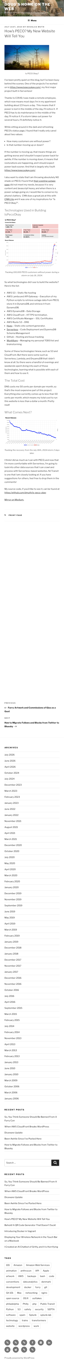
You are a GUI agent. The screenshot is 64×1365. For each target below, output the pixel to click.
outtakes (37, 1298)
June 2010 (9, 1068)
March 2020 (10, 875)
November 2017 (12, 966)
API (37, 1270)
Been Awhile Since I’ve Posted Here (23, 1138)
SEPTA (51, 1309)
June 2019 (9, 911)
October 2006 (11, 1086)
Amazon (18, 1265)
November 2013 (12, 1038)
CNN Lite (9, 199)
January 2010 (11, 1074)
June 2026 (9, 760)
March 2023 (10, 791)
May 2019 (9, 917)
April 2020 (10, 869)
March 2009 (10, 1080)
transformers (39, 1320)
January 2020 (11, 887)
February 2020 (12, 881)
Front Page (15, 515)
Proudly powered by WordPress (19, 1358)
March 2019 (10, 929)
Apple (46, 1270)
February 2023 (12, 797)
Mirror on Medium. (14, 499)
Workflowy (12, 340)
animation (11, 1270)
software (11, 1315)
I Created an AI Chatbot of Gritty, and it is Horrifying (31, 1247)
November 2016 (12, 984)
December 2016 (12, 978)
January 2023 (11, 803)
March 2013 (10, 1050)
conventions (12, 1281)
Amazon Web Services (38, 1265)
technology (12, 1320)
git (45, 1287)
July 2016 (9, 996)
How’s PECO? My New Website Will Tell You (27, 1219)
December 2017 (12, 959)
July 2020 (9, 857)
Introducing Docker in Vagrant (20, 1231)
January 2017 (11, 972)
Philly (26, 1304)
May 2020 (9, 863)
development (13, 1287)
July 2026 (9, 754)
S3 (19, 1309)
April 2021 (9, 833)
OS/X (25, 1298)
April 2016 (9, 1002)
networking (31, 1293)
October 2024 (11, 773)
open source (12, 1298)
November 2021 (12, 821)
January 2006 (11, 1098)
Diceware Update (13, 1132)
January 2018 (11, 953)
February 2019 (12, 935)
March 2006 (10, 1092)
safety (27, 1309)
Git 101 (9, 1293)
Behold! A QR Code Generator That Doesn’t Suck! (30, 1225)
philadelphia (12, 1304)
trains (25, 1320)
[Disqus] (32, 562)
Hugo (9, 326)
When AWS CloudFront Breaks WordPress (26, 1126)
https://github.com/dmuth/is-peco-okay (25, 492)
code (51, 1276)
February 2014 (12, 1032)
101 (8, 1265)
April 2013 (9, 1044)
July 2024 (9, 778)
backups (31, 1276)
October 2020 (11, 851)
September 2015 (13, 1008)
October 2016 (11, 990)
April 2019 (9, 923)
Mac (19, 1293)
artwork (10, 1276)
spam (22, 1315)
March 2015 (10, 1014)
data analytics (30, 1281)
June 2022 (9, 809)
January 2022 (11, 815)
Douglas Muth (35, 27)
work (36, 1326)
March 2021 (10, 839)
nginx (44, 1293)
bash (42, 1276)
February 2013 (12, 1056)
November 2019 (12, 899)
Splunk (32, 1315)
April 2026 (10, 767)
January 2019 (11, 941)
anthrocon (26, 1270)
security (39, 1309)
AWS (21, 1276)
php (34, 1304)
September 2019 (13, 905)
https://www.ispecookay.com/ (25, 87)
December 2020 (13, 845)
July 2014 (9, 1026)
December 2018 (12, 947)
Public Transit (47, 1304)
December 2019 (12, 893)
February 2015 (12, 1020)
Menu (33, 20)
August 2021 (11, 827)
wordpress (24, 1326)
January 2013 (11, 1062)
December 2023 (13, 785)
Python (10, 1309)
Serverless (12, 329)
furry (37, 1287)
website (10, 1326)
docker (27, 1287)
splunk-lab (45, 1315)
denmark (46, 1281)
